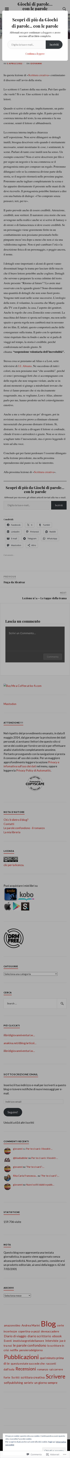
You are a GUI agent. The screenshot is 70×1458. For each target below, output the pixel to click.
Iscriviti (54, 44)
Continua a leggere (35, 53)
